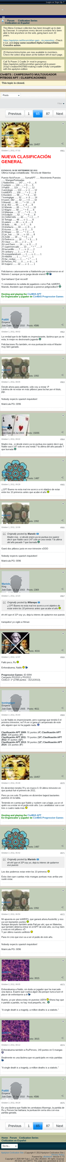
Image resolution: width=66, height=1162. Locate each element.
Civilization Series (27, 20)
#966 (62, 527)
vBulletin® (47, 1157)
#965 (62, 485)
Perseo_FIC (8, 645)
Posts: (30, 144)
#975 (62, 1103)
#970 (62, 783)
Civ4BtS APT (34, 294)
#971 (62, 853)
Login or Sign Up (54, 2)
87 (48, 114)
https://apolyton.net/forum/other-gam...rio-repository (28, 40)
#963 (62, 382)
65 (38, 114)
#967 (62, 596)
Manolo (6, 427)
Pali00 (5, 319)
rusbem (6, 370)
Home (5, 1138)
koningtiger (8, 703)
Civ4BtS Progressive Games (48, 296)
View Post (38, 534)
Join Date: (7, 144)
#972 (62, 914)
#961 (62, 151)
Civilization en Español (17, 23)
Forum (10, 20)
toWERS (7, 972)
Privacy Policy (58, 1155)
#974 (62, 1045)
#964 (62, 439)
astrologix (7, 135)
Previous (14, 114)
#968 (62, 657)
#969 (62, 715)
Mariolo (6, 584)
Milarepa (7, 472)
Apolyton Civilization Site (12, 1153)
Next (59, 114)
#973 (62, 984)
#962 (62, 332)
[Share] (62, 143)
